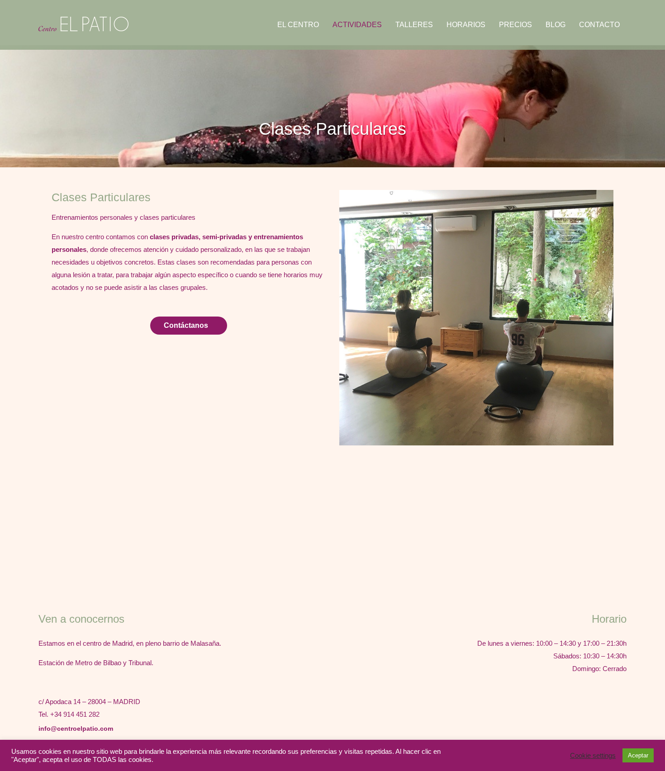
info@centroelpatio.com (75, 728)
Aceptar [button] (638, 755)
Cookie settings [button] (593, 755)
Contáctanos (186, 325)
